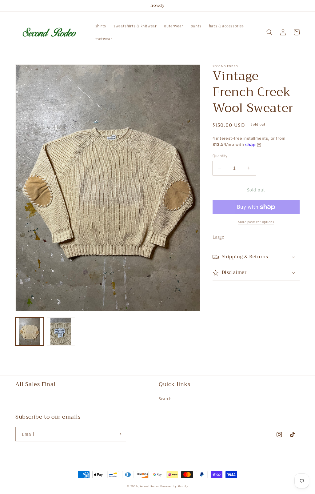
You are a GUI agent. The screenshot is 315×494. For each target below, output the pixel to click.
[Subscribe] (119, 434)
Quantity (220, 155)
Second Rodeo (149, 486)
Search (165, 398)
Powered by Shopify (174, 486)
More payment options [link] (256, 221)
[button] (269, 32)
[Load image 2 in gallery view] (61, 331)
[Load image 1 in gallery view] (29, 331)
